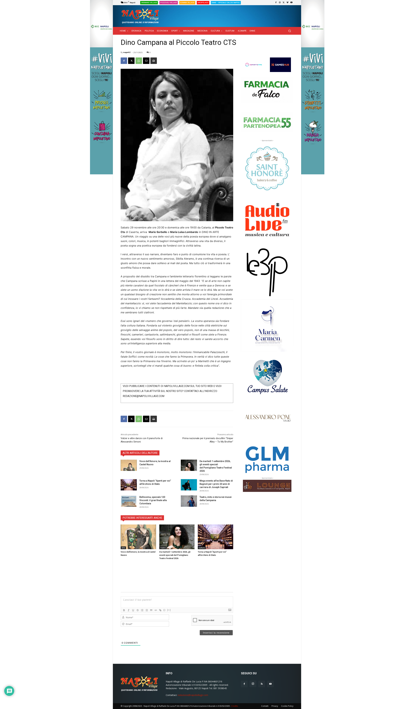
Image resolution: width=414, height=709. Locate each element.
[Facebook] (276, 3)
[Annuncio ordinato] (142, 610)
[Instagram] (280, 3)
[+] (169, 610)
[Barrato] (137, 610)
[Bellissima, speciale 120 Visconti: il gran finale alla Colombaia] (129, 501)
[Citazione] (151, 610)
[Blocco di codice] (155, 610)
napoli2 (126, 52)
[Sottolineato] (133, 610)
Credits (234, 706)
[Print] (153, 60)
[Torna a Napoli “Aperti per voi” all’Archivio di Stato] (129, 484)
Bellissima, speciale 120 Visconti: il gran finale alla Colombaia (153, 500)
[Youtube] (291, 3)
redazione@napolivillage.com (193, 695)
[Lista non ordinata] (146, 610)
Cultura (202, 548)
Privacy (275, 706)
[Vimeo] (287, 3)
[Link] (160, 610)
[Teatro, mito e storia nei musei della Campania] (189, 501)
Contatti (264, 706)
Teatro (163, 548)
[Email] (146, 60)
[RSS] (261, 684)
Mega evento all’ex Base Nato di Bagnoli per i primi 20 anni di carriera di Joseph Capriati (216, 483)
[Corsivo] (128, 610)
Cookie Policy (287, 706)
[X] (284, 3)
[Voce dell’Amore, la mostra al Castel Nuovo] (129, 465)
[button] (289, 31)
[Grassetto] (124, 610)
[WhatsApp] (139, 60)
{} (164, 610)
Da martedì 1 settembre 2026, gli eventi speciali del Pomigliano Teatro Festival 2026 (174, 555)
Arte (123, 548)
